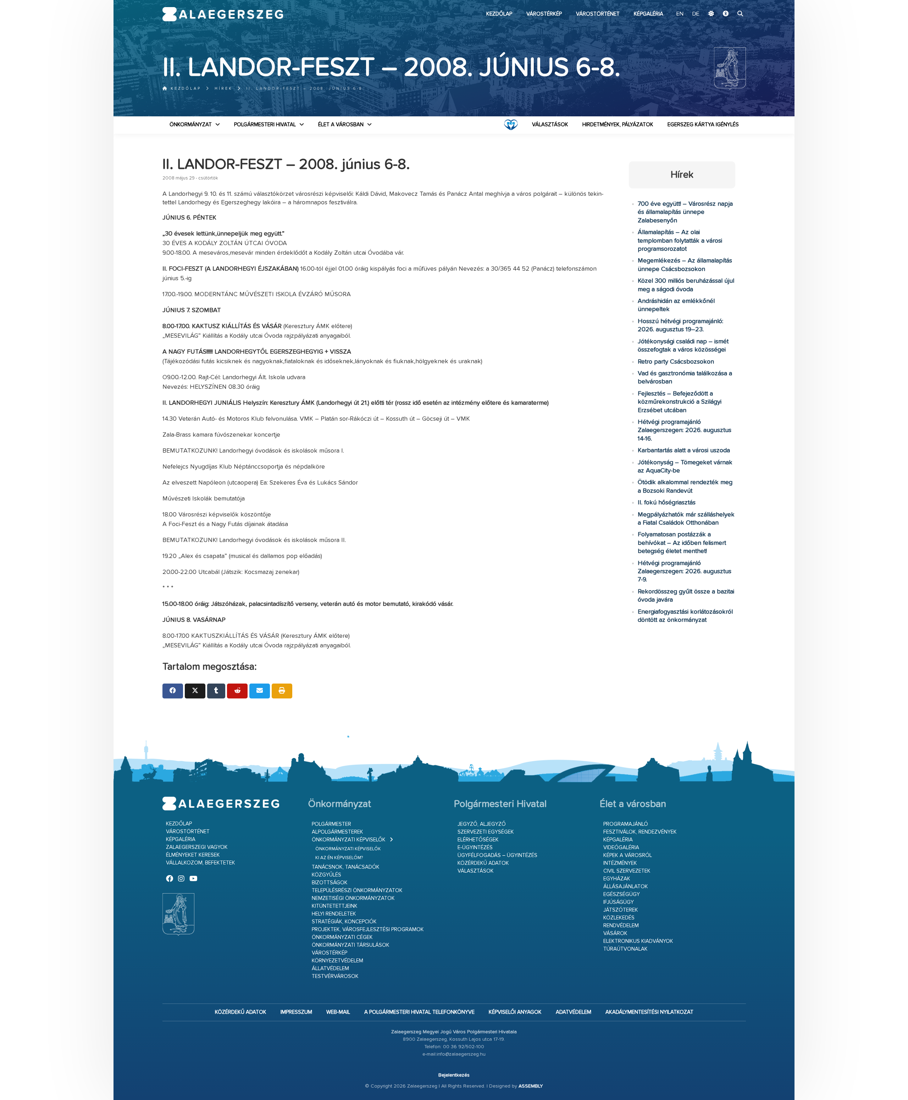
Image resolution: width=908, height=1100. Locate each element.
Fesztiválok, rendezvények (640, 832)
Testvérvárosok (335, 976)
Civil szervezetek (626, 871)
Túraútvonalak (625, 949)
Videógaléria (621, 847)
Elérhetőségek (478, 839)
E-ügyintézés (475, 847)
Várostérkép (544, 14)
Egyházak (616, 878)
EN (679, 14)
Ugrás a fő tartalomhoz (728, 3)
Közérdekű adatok (483, 863)
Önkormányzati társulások (350, 945)
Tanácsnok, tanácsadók (346, 867)
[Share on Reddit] (237, 691)
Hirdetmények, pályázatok (617, 124)
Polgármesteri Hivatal (265, 124)
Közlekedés (619, 918)
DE (695, 14)
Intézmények (620, 863)
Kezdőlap (499, 14)
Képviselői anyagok (515, 1012)
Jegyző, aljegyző (482, 824)
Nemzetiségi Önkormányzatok (353, 898)
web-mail (338, 1012)
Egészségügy (621, 894)
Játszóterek (620, 910)
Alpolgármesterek (337, 832)
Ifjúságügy (618, 902)
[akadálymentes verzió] (725, 14)
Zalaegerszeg (222, 14)
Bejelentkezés (454, 1075)
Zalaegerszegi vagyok (197, 847)
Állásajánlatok (625, 886)
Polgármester (331, 824)
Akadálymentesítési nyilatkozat (649, 1012)
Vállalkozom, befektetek (200, 863)
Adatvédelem (573, 1012)
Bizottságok (330, 882)
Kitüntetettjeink (335, 906)
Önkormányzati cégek (342, 937)
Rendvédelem (621, 925)
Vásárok (615, 933)
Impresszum (296, 1012)
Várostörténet (598, 14)
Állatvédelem (330, 968)
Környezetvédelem (337, 960)
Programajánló (625, 824)
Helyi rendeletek (334, 914)
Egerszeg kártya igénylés (703, 124)
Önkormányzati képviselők (349, 839)
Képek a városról (627, 855)
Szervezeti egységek (486, 832)
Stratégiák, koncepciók (344, 921)
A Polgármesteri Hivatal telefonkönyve (419, 1012)
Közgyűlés (326, 875)
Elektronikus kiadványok (638, 941)
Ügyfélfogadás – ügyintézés (497, 855)
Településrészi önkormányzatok (357, 890)
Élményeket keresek (193, 855)
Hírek (224, 88)
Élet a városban (341, 124)
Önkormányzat (191, 124)
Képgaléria (648, 14)
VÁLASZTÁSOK (550, 124)
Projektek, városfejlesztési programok (368, 929)
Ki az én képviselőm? (339, 858)
